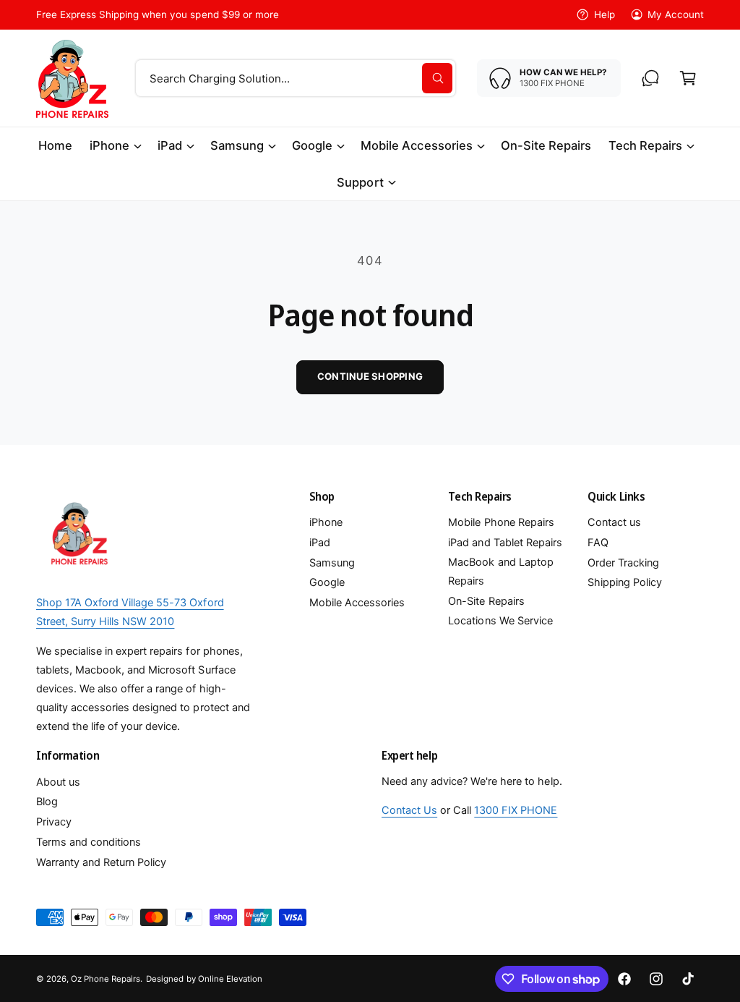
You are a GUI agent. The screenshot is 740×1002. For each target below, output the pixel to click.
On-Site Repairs (486, 601)
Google (327, 582)
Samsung (332, 562)
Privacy (54, 821)
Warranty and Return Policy (101, 862)
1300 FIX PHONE (515, 810)
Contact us (614, 522)
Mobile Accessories (357, 602)
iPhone (326, 522)
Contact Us (409, 810)
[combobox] (295, 78)
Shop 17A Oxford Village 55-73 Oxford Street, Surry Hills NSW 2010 (130, 612)
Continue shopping (370, 376)
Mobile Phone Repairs (501, 522)
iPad (319, 542)
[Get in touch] (650, 78)
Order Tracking (623, 562)
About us (58, 782)
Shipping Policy (625, 582)
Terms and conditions (88, 842)
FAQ (598, 542)
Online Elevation (230, 979)
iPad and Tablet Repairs (505, 542)
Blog (47, 801)
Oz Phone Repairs (105, 979)
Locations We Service (500, 620)
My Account (676, 14)
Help (604, 14)
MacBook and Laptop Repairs (500, 571)
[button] (688, 78)
